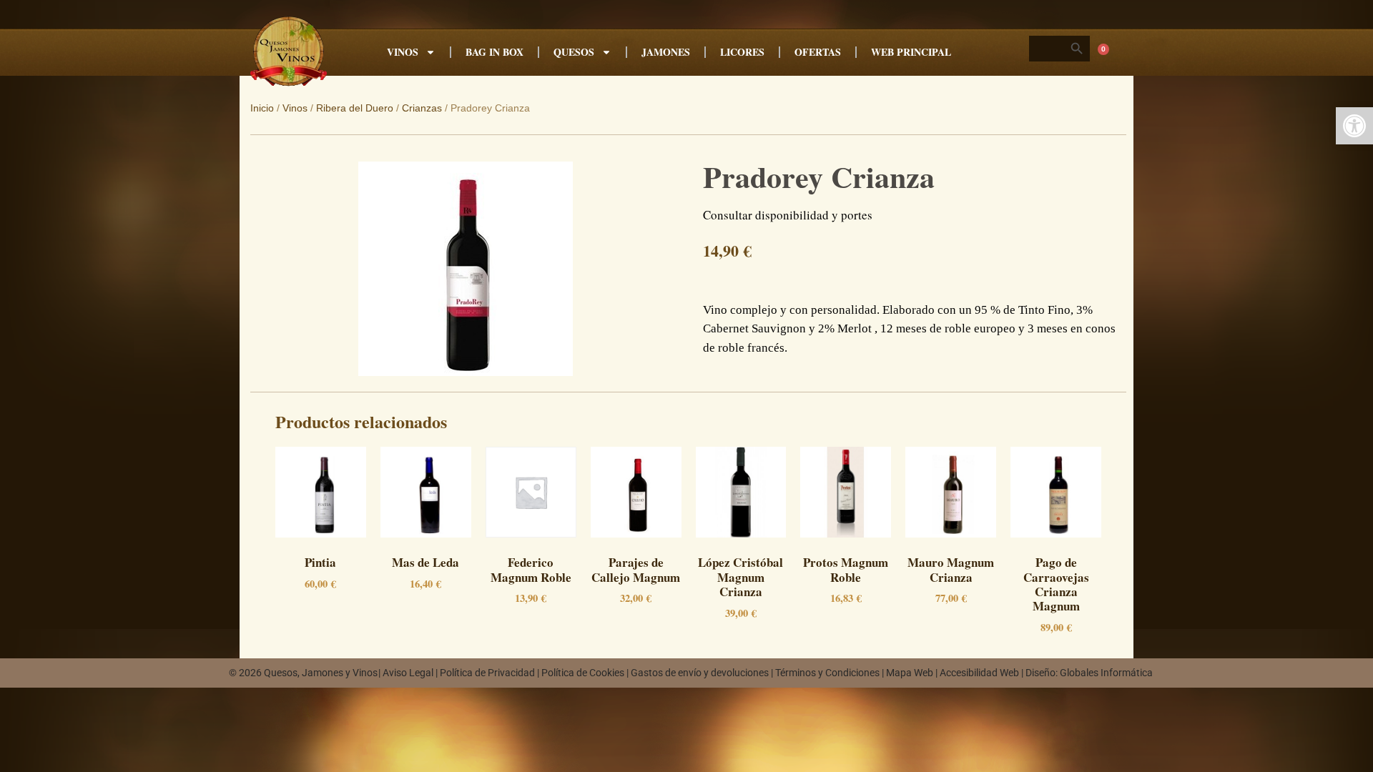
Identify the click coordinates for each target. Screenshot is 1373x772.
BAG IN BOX (494, 51)
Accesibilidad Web (979, 672)
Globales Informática (1106, 672)
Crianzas (422, 108)
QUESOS (573, 51)
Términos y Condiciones (827, 672)
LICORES (742, 51)
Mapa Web (909, 672)
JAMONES (665, 51)
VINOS (402, 51)
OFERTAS (817, 51)
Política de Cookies (582, 672)
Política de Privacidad (487, 672)
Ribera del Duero (354, 108)
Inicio (262, 108)
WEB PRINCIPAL (911, 51)
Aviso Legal (408, 672)
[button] (1354, 125)
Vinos (294, 108)
